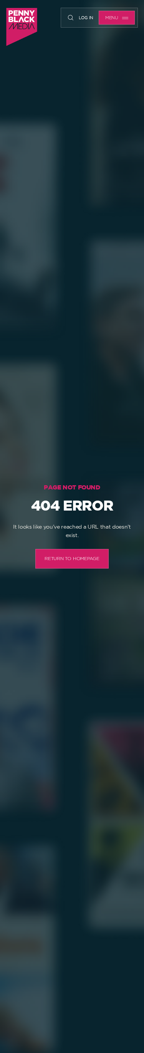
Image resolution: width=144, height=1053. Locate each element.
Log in (86, 17)
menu (111, 18)
